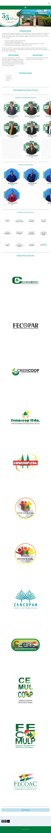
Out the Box (27, 829)
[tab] (14, 70)
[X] (8, 821)
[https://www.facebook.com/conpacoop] (2, 821)
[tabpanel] (25, 77)
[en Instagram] (5, 821)
